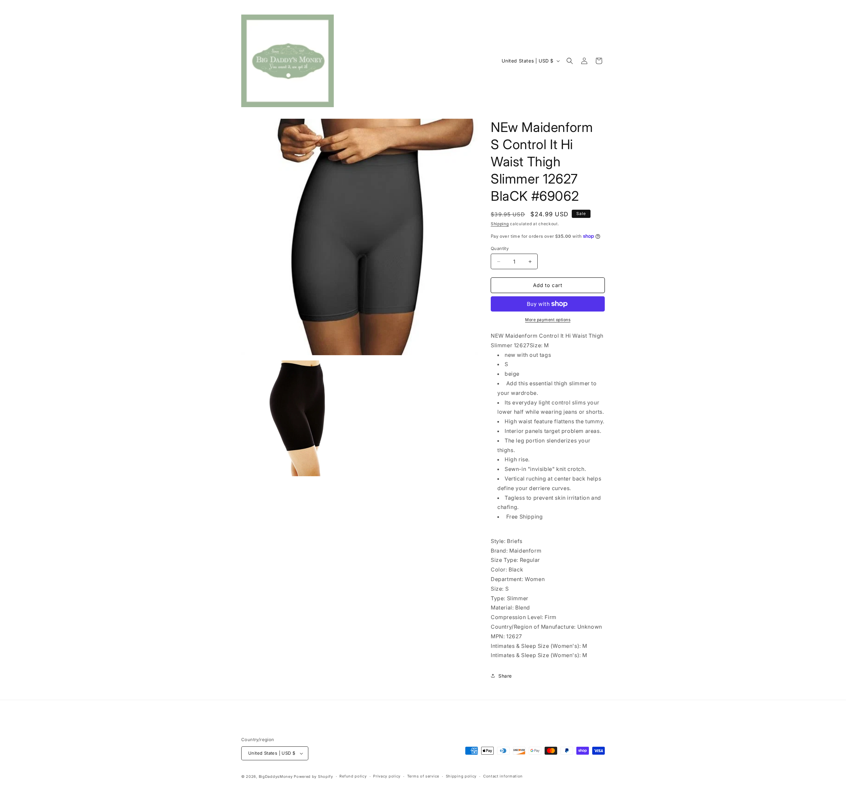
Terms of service (423, 776)
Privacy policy (387, 776)
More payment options (547, 319)
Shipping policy (461, 776)
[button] (569, 61)
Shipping (500, 223)
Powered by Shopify (313, 776)
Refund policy (352, 776)
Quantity (500, 248)
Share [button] (505, 676)
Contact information (503, 776)
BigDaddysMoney (276, 776)
